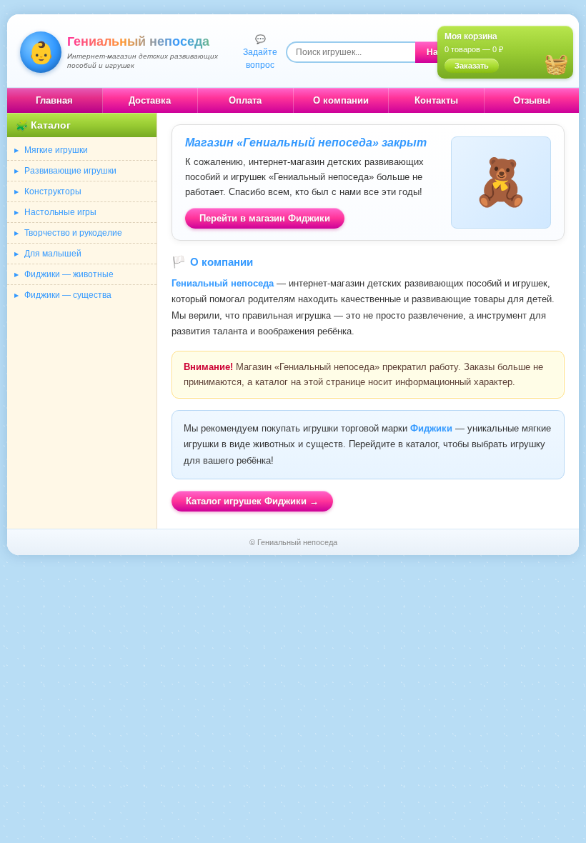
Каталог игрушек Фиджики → (252, 501)
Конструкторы (52, 191)
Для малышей (52, 254)
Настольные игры (60, 212)
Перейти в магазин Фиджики (264, 218)
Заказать (472, 65)
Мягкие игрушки (56, 150)
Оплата (245, 100)
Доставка (150, 100)
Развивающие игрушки (70, 171)
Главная (54, 100)
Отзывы (531, 100)
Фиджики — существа (67, 295)
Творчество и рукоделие (73, 233)
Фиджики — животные (69, 274)
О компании (341, 100)
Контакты (436, 100)
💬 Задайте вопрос (260, 52)
